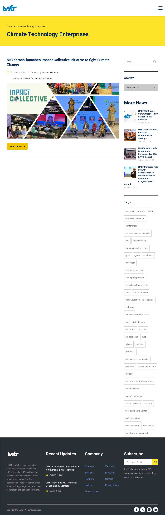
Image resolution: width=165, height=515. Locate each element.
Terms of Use (92, 491)
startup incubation (134, 396)
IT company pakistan (135, 277)
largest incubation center (137, 285)
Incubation (148, 255)
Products (109, 472)
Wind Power (148, 425)
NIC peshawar (132, 337)
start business (132, 388)
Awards (141, 211)
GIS (146, 248)
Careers (109, 479)
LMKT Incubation (140, 292)
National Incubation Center (138, 314)
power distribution (147, 366)
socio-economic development (140, 381)
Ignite (137, 255)
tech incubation (133, 418)
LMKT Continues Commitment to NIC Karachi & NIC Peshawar (63, 468)
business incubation (135, 218)
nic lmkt (143, 329)
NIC (127, 322)
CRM (127, 240)
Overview (89, 466)
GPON (128, 255)
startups (148, 403)
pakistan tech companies (137, 359)
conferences (131, 226)
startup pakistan (133, 403)
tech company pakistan (136, 411)
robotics (129, 374)
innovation (130, 263)
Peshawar (130, 366)
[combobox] (141, 87)
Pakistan (140, 344)
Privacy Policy (112, 485)
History (88, 485)
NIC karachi (131, 329)
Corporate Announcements (138, 233)
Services (89, 472)
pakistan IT (130, 351)
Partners (89, 479)
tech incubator (132, 425)
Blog (150, 211)
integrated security (134, 270)
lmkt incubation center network (140, 300)
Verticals (109, 466)
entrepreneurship (133, 248)
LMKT (128, 292)
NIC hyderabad (138, 322)
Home (9, 26)
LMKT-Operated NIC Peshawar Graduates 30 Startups (61, 484)
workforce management (137, 433)
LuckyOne (130, 307)
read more (16, 146)
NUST (144, 337)
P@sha (129, 344)
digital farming (139, 240)
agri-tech (130, 211)
